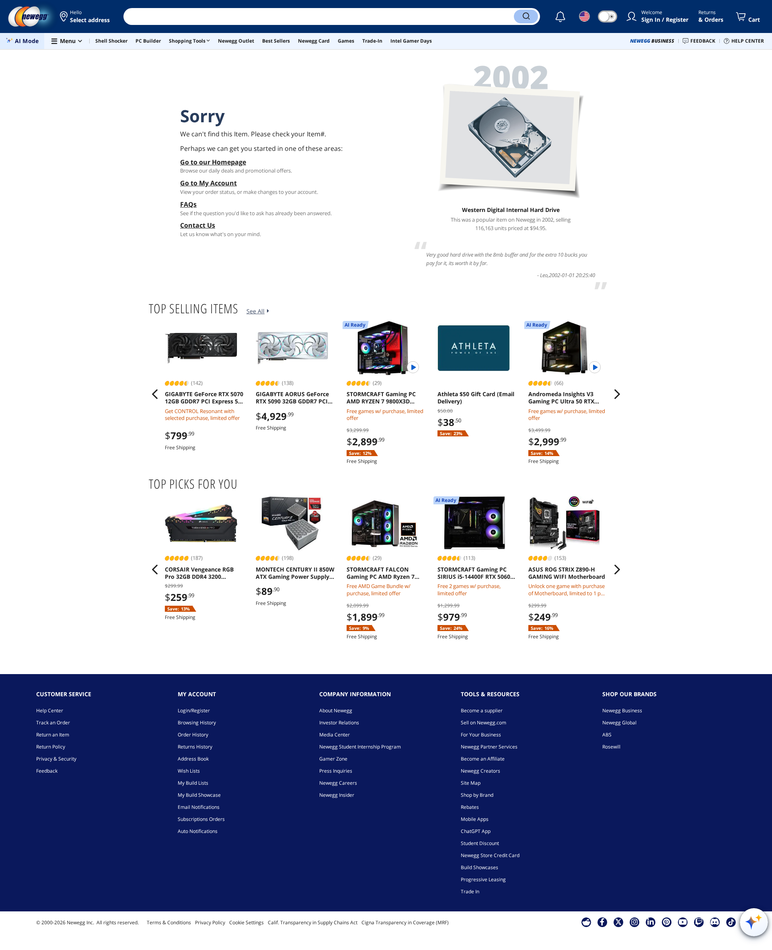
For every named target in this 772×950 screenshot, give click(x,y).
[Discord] (714, 921)
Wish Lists (189, 770)
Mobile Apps (475, 819)
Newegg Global (619, 722)
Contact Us (197, 225)
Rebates (470, 807)
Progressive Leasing (483, 879)
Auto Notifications (198, 831)
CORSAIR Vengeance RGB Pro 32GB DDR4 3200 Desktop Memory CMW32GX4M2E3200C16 (199, 573)
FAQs (188, 204)
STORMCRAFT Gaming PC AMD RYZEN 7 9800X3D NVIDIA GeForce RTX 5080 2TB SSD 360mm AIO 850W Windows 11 (383, 398)
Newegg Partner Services (489, 746)
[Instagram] (634, 921)
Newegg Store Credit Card (490, 855)
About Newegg (335, 710)
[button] (85, 16)
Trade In (470, 891)
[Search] (526, 16)
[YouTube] (683, 921)
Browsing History (197, 722)
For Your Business (481, 734)
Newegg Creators (480, 770)
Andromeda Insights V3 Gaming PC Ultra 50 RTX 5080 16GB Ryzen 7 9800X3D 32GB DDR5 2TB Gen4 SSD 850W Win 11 (566, 398)
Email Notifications (199, 807)
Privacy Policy (210, 922)
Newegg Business (622, 710)
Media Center (334, 734)
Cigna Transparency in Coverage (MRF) (405, 922)
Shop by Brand (477, 795)
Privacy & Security (56, 758)
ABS (607, 734)
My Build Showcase (199, 795)
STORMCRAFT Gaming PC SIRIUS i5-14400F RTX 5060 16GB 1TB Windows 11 (473, 573)
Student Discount (480, 843)
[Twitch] (698, 921)
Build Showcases (479, 867)
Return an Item (52, 734)
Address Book (193, 758)
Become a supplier (482, 710)
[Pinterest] (666, 921)
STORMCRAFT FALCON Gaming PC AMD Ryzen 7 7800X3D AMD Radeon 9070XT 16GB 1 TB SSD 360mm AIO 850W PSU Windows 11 (381, 573)
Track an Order (53, 722)
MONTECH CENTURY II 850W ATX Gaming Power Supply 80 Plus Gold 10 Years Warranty (295, 573)
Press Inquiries (335, 770)
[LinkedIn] (650, 921)
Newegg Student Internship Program (360, 746)
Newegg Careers (338, 782)
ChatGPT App (476, 831)
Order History (193, 734)
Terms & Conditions (169, 922)
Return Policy (50, 746)
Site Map (470, 782)
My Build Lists (193, 782)
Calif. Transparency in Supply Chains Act (312, 922)
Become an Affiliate (483, 758)
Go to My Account (208, 183)
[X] (618, 921)
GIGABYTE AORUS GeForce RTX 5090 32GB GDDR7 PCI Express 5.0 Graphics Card (292, 398)
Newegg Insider (336, 795)
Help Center (49, 710)
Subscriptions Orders (201, 819)
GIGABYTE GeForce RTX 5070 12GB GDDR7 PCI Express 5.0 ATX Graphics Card (204, 398)
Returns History (195, 746)
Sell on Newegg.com (483, 722)
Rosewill (611, 746)
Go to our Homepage (213, 162)
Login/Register (194, 710)
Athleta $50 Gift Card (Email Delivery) (475, 398)
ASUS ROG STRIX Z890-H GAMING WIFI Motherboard (566, 573)
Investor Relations (339, 722)
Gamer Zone (333, 758)
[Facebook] (602, 921)
